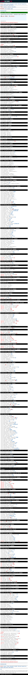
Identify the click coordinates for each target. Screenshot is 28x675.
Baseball (23, 3)
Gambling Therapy (11, 672)
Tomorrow (9, 6)
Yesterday (5, 6)
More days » (14, 6)
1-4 (11, 83)
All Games (2, 8)
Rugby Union (5, 4)
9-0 (15, 461)
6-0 (10, 425)
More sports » (11, 4)
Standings (9, 41)
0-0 (15, 141)
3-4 (11, 212)
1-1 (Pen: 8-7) (15, 424)
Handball (15, 3)
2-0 (15, 48)
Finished (8, 8)
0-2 (11, 218)
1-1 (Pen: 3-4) (16, 209)
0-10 (11, 213)
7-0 (9, 98)
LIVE (6, 8)
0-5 (11, 233)
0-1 (14, 252)
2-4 (14, 371)
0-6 (18, 404)
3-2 (10, 117)
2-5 (12, 232)
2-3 (12, 317)
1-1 (11, 138)
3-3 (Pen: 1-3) (13, 557)
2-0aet (11, 429)
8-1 (10, 378)
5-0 (14, 76)
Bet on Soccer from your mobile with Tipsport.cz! (9, 22)
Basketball (11, 3)
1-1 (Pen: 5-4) (13, 206)
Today (1, 6)
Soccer (1, 3)
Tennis (8, 3)
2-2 (10, 25)
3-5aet (17, 437)
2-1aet (13, 441)
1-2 (15, 80)
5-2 (13, 241)
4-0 (13, 195)
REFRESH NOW (3, 10)
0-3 (11, 106)
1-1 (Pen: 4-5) (15, 210)
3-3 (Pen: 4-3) (11, 77)
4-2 (13, 201)
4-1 (10, 200)
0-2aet (14, 191)
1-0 (13, 34)
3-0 (14, 45)
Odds (12, 8)
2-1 (10, 110)
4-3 (19, 633)
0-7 (13, 399)
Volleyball (19, 3)
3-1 (18, 37)
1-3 (16, 417)
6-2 (13, 251)
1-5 (10, 256)
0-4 (13, 208)
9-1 (10, 376)
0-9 (11, 207)
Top (1, 669)
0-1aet (14, 430)
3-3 (15, 230)
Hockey (5, 3)
